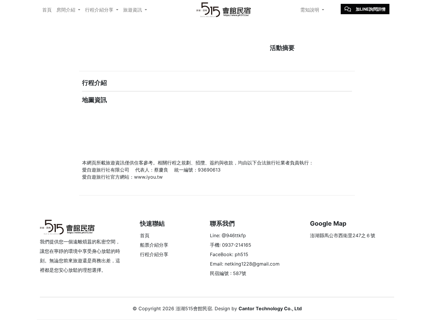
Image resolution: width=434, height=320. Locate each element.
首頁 (47, 10)
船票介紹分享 (154, 245)
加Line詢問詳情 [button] (371, 9)
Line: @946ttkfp (228, 235)
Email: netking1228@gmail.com (245, 264)
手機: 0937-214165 (230, 245)
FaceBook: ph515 (229, 254)
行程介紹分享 (154, 254)
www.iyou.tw (148, 177)
